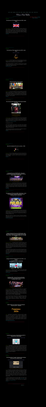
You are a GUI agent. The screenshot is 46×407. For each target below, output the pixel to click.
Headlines (14, 12)
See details (7, 33)
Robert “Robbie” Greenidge (12, 121)
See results (7, 188)
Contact (30, 12)
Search (11, 12)
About (32, 12)
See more (7, 156)
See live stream (8, 272)
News (19, 12)
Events (17, 12)
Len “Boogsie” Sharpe (13, 380)
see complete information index (10, 320)
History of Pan (36, 12)
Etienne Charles (22, 378)
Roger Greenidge (19, 113)
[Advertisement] (23, 5)
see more (7, 96)
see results (7, 299)
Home (9, 12)
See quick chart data (9, 66)
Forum (21, 12)
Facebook (27, 12)
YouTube (24, 12)
